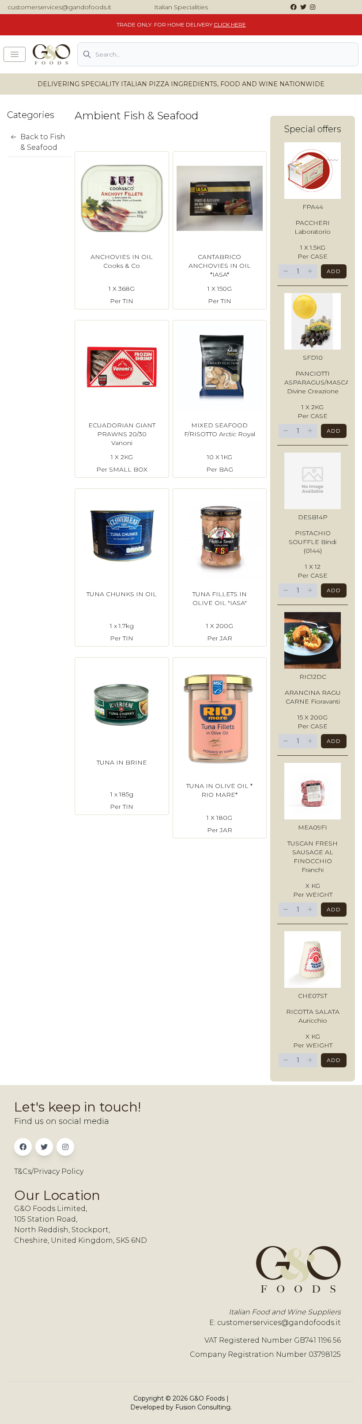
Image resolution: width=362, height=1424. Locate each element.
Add (334, 271)
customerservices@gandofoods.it (59, 7)
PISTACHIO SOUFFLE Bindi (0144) (312, 542)
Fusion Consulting (202, 1407)
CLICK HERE (230, 24)
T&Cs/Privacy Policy (48, 1171)
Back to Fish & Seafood (42, 142)
